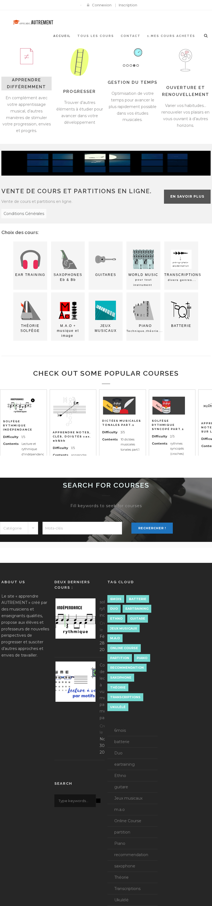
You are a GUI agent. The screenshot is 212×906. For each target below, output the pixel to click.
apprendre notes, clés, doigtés (72, 436)
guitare (137, 618)
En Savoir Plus (187, 196)
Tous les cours (95, 36)
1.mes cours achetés (171, 36)
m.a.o (115, 638)
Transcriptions (125, 697)
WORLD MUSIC (143, 279)
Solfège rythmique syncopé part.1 (168, 425)
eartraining (137, 609)
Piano (142, 658)
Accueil (62, 36)
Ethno (116, 618)
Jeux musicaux (123, 628)
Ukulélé (118, 707)
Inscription (128, 5)
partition (119, 658)
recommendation (127, 668)
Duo (114, 609)
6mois (115, 599)
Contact (131, 36)
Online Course (124, 648)
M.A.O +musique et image (68, 331)
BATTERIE (181, 326)
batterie (137, 599)
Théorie (118, 687)
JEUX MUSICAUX (106, 328)
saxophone (120, 677)
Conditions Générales (24, 213)
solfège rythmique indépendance (17, 425)
